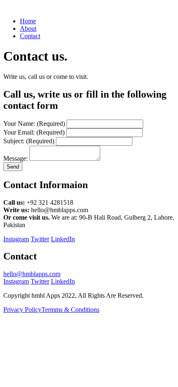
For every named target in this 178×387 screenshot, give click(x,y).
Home (28, 20)
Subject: (28, 141)
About (28, 28)
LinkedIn (63, 238)
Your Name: (34, 123)
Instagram (16, 238)
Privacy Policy (22, 309)
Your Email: (34, 132)
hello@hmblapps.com (31, 273)
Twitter (40, 238)
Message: (15, 158)
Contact (30, 35)
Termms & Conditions (70, 309)
